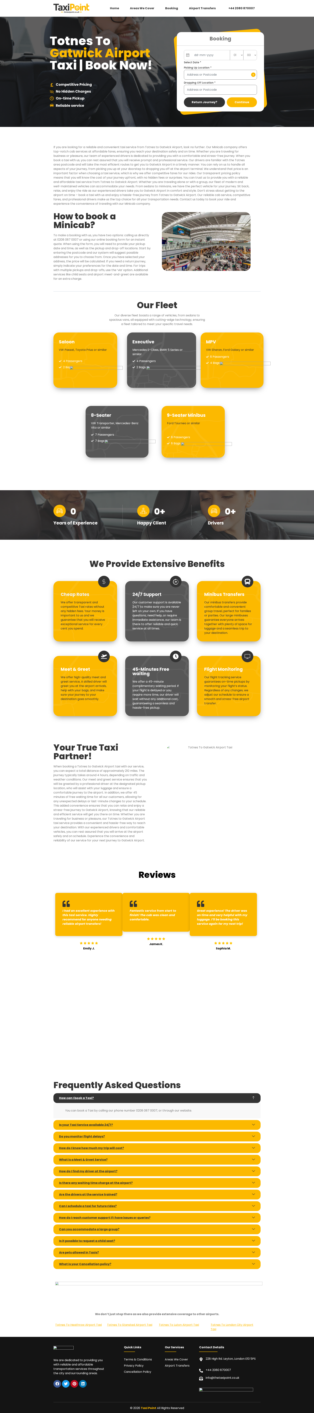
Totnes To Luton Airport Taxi (179, 1325)
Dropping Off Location (200, 82)
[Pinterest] (74, 1384)
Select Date (192, 62)
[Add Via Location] (253, 75)
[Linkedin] (83, 1384)
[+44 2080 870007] (201, 1371)
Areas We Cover (142, 8)
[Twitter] (66, 1384)
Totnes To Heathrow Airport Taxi (78, 1325)
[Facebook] (57, 1384)
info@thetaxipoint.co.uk (222, 1378)
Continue (242, 102)
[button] (203, 8)
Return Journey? (204, 102)
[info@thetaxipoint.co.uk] (201, 1378)
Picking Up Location (198, 67)
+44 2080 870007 (241, 8)
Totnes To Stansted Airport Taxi (129, 1325)
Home (114, 8)
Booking (171, 8)
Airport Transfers (202, 8)
